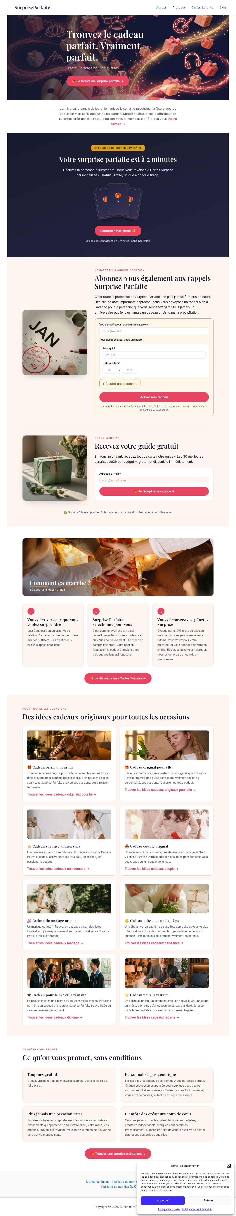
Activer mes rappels (154, 397)
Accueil (161, 7)
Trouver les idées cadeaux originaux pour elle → (160, 790)
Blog (222, 7)
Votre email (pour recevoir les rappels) (123, 324)
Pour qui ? (109, 348)
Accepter (163, 1200)
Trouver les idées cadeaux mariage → (55, 943)
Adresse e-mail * (110, 473)
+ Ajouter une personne (120, 384)
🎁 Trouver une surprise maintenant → (118, 1153)
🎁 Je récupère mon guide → (154, 491)
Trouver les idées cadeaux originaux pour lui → (61, 794)
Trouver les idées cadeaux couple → (151, 869)
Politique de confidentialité (197, 1209)
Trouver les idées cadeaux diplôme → (55, 1017)
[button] (228, 1166)
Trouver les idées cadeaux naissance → (154, 943)
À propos (179, 7)
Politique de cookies (169, 1209)
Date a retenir (111, 363)
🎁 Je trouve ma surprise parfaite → (98, 81)
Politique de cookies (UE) (118, 1186)
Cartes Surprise (203, 7)
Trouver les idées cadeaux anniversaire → (58, 869)
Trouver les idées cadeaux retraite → (152, 1017)
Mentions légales (97, 1182)
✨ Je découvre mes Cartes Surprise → (118, 678)
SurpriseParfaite (32, 7)
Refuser (209, 1200)
